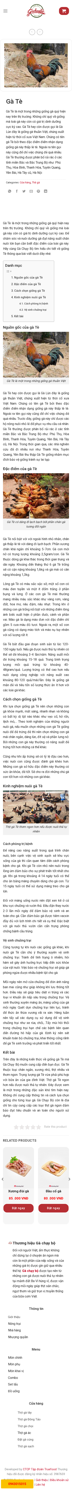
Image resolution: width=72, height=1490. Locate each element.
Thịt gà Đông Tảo (29, 1419)
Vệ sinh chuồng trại (35, 309)
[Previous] (3, 1187)
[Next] (69, 1187)
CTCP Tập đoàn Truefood (40, 1469)
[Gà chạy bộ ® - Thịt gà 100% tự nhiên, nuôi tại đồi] (36, 11)
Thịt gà (36, 182)
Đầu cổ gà (53, 1191)
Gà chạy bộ (30, 1271)
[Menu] (5, 11)
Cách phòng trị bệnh (36, 303)
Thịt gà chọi (25, 1426)
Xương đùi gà (18, 1191)
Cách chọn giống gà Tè (29, 290)
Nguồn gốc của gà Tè (28, 277)
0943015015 (17, 1484)
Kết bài (18, 316)
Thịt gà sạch (26, 1446)
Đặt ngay (18, 1208)
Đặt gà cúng (25, 1439)
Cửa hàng (25, 182)
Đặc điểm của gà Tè (27, 284)
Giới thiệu (14, 1317)
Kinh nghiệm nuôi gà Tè (30, 297)
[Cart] (64, 11)
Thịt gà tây (25, 1412)
